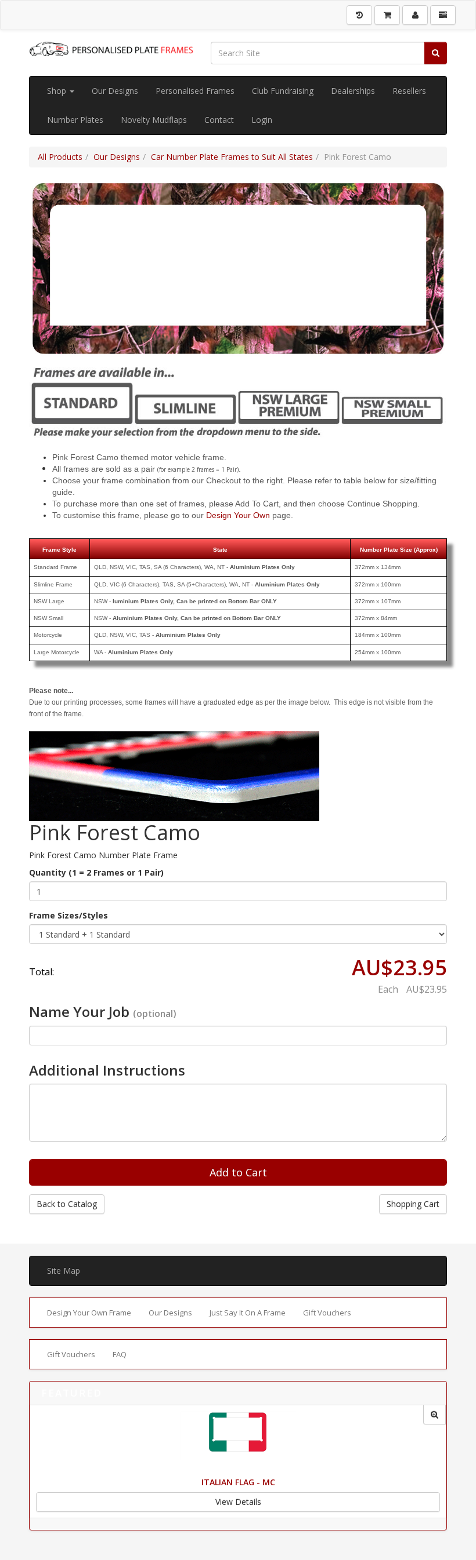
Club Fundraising (282, 90)
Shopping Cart (413, 1203)
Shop (57, 90)
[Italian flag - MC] (434, 1414)
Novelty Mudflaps (154, 119)
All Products (60, 156)
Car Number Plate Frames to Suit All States (232, 156)
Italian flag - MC (238, 1482)
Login (261, 119)
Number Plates (75, 119)
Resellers (409, 90)
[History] (359, 15)
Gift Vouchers (327, 1312)
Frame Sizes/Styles (68, 915)
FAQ (120, 1354)
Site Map (63, 1270)
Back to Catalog (67, 1203)
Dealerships (353, 90)
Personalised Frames (195, 90)
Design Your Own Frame (89, 1312)
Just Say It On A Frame (248, 1312)
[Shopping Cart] (387, 15)
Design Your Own (238, 515)
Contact (219, 119)
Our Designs (115, 90)
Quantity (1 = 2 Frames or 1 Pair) (96, 872)
